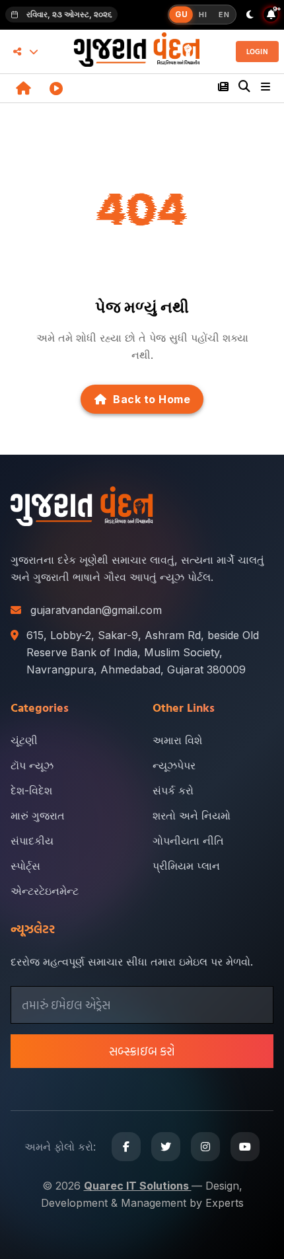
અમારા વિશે (177, 740)
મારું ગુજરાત (38, 815)
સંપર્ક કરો (173, 790)
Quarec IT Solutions (138, 1185)
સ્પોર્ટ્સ (25, 865)
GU (181, 14)
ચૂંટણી (24, 740)
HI (203, 14)
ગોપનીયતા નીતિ (188, 840)
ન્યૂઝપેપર (174, 765)
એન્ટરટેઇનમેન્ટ (45, 890)
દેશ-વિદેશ (31, 790)
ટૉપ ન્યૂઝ (32, 765)
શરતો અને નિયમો (192, 815)
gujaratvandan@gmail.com (96, 610)
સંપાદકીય (32, 840)
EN (224, 14)
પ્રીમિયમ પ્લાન (186, 865)
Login (257, 51)
